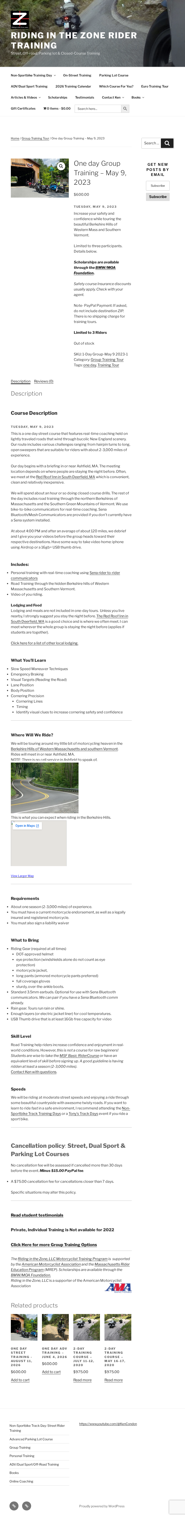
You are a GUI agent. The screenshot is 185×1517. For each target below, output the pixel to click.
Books (136, 97)
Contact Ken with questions (33, 1072)
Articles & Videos (24, 97)
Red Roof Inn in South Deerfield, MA (65, 477)
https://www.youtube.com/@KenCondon (108, 1424)
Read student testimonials (37, 1215)
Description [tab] (20, 381)
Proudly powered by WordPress (102, 1506)
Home (15, 138)
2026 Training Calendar (73, 86)
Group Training (19, 1447)
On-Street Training (77, 75)
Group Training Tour (35, 138)
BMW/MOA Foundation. (31, 1275)
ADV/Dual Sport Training (29, 86)
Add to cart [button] (20, 1380)
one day (89, 365)
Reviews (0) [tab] (43, 381)
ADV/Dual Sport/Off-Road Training (34, 1464)
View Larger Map (22, 876)
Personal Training (21, 1456)
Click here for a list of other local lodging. (44, 643)
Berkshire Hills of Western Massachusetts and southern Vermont (64, 749)
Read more (82, 1380)
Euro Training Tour (155, 86)
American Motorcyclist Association (51, 1264)
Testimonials (84, 97)
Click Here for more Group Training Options (54, 1244)
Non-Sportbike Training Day (31, 75)
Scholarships (57, 97)
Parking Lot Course (113, 75)
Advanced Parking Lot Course (31, 1439)
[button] (61, 166)
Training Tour (108, 365)
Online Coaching (21, 1481)
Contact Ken (111, 97)
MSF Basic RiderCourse (79, 1056)
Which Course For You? (116, 86)
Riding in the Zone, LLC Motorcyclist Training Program (63, 1259)
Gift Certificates (23, 108)
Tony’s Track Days (83, 1113)
